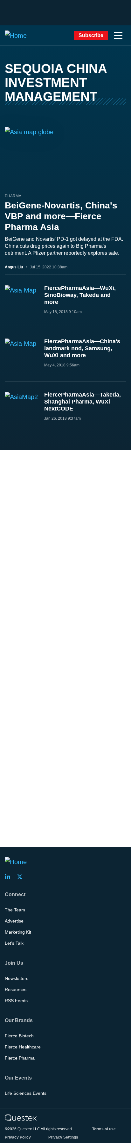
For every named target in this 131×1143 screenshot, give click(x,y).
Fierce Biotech (19, 1035)
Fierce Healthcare (23, 1046)
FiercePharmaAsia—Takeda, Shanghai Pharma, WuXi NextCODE (82, 401)
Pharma (13, 196)
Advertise (14, 920)
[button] (118, 35)
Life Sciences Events (25, 1093)
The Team (15, 909)
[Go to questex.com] (21, 1117)
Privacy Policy (18, 1137)
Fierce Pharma (20, 1058)
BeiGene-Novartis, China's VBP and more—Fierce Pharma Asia (61, 216)
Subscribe (91, 35)
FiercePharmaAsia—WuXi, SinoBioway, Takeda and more (80, 295)
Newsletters (16, 978)
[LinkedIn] (9, 877)
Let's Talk (14, 943)
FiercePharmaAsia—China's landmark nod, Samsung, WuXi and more (82, 348)
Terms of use (104, 1129)
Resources (15, 989)
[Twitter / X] (21, 877)
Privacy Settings (63, 1137)
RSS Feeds (16, 1000)
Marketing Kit (18, 932)
